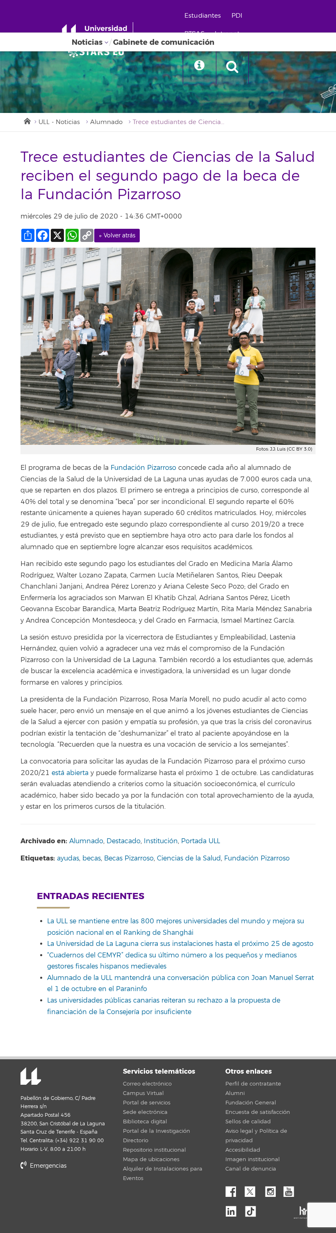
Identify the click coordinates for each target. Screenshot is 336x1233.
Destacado (124, 841)
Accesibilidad (242, 1150)
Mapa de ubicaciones (151, 1159)
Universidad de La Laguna (30, 1076)
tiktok (253, 1209)
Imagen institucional (252, 1159)
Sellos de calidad (248, 1121)
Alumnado (106, 122)
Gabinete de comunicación (163, 42)
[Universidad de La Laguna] (98, 52)
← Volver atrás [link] (117, 235)
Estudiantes (202, 16)
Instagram (272, 1189)
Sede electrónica (145, 1112)
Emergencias (47, 1165)
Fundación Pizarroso (257, 858)
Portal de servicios (146, 1103)
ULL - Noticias (59, 122)
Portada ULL (200, 841)
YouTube (291, 1189)
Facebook (234, 1189)
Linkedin (234, 1209)
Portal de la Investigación (156, 1131)
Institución (161, 841)
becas (91, 858)
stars (81, 1193)
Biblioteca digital (145, 1121)
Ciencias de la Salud (189, 858)
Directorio (135, 1140)
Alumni (235, 1093)
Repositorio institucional (154, 1150)
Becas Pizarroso (129, 858)
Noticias (87, 42)
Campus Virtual (143, 1093)
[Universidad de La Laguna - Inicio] (97, 32)
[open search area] (232, 67)
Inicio (26, 120)
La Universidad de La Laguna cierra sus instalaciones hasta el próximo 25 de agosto (180, 944)
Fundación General (250, 1103)
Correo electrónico (147, 1084)
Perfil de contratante (253, 1084)
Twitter (253, 1189)
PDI (237, 16)
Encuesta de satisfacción (257, 1112)
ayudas (68, 858)
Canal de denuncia (250, 1169)
